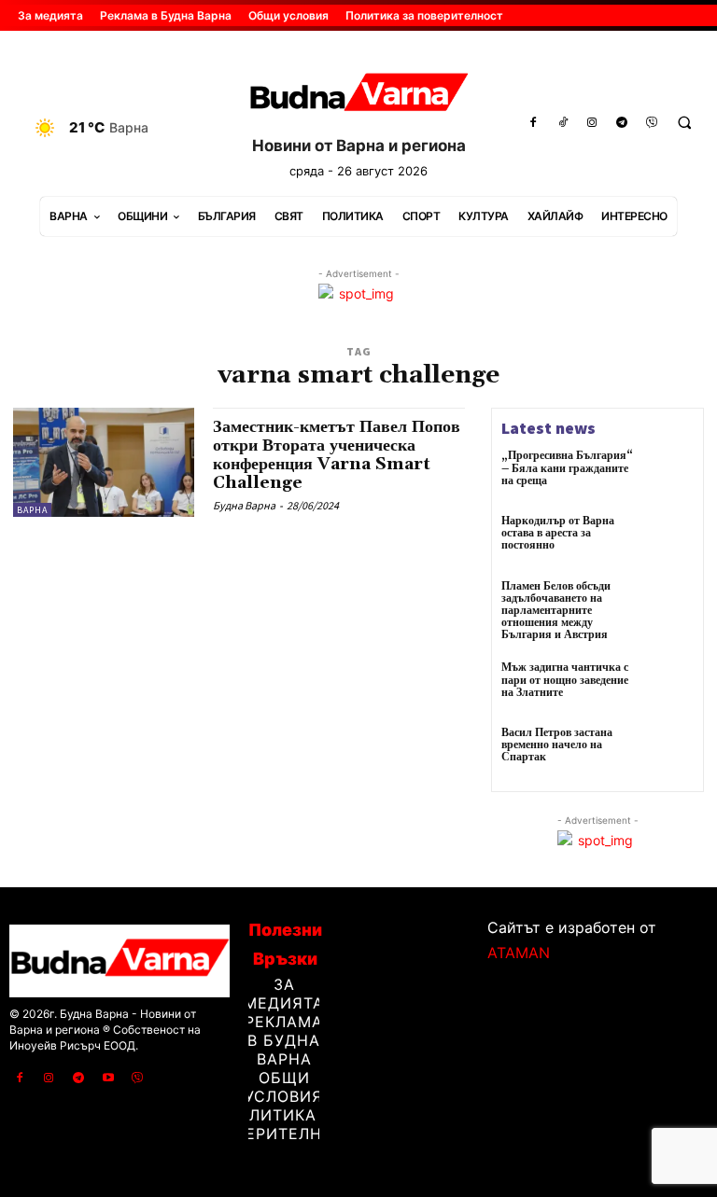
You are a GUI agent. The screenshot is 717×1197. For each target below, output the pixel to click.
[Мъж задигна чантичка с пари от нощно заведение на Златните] (668, 686)
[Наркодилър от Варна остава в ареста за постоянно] (668, 540)
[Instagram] (593, 123)
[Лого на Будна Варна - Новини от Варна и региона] (358, 95)
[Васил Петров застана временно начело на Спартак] (668, 752)
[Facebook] (533, 123)
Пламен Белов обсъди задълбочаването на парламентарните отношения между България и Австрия (556, 611)
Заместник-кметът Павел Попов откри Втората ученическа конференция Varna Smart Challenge (336, 454)
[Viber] (651, 123)
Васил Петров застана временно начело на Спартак (556, 745)
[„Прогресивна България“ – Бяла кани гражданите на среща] (668, 475)
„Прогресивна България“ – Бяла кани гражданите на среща (567, 468)
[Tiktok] (563, 123)
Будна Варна (244, 505)
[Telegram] (622, 123)
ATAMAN (518, 952)
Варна (32, 510)
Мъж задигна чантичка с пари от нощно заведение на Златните (564, 680)
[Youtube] (108, 1078)
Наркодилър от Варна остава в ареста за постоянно (557, 533)
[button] (684, 123)
